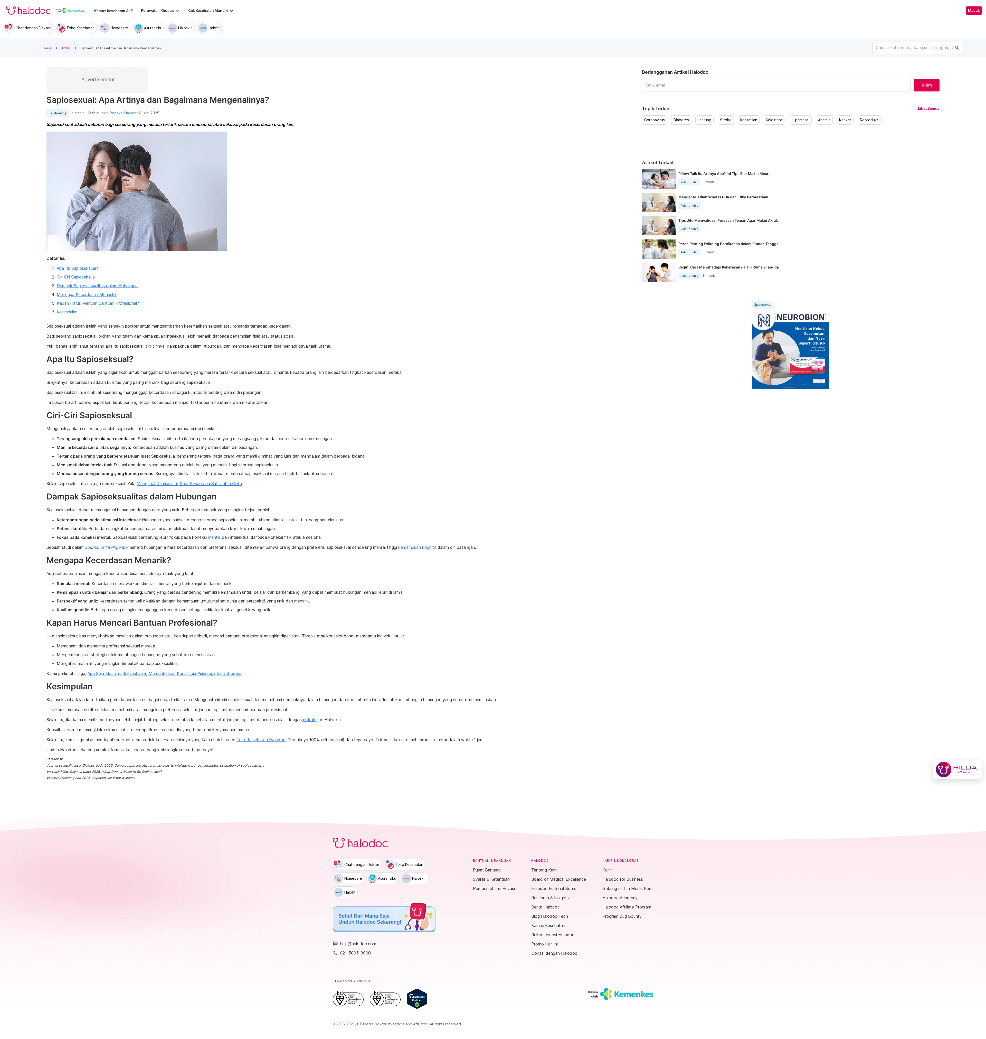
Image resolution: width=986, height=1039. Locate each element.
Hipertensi (800, 120)
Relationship (58, 113)
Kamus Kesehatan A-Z (113, 10)
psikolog (310, 719)
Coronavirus (654, 120)
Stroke (726, 120)
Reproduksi (869, 120)
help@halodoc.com (354, 943)
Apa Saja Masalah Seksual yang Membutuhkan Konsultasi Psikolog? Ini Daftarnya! (165, 673)
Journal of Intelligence (106, 547)
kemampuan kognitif (418, 547)
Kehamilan (748, 120)
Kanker (845, 120)
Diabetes (681, 120)
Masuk (974, 10)
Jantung (704, 120)
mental (214, 537)
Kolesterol (774, 120)
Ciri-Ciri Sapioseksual (76, 277)
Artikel (66, 48)
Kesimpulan (67, 311)
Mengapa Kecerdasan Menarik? (87, 294)
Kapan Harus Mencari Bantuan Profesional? (98, 303)
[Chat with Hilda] (957, 769)
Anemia (824, 120)
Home (47, 48)
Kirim (927, 85)
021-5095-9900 (352, 952)
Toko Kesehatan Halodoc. (261, 739)
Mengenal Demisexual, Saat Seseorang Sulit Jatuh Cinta (189, 483)
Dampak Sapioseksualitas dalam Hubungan (97, 285)
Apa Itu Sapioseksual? (77, 268)
